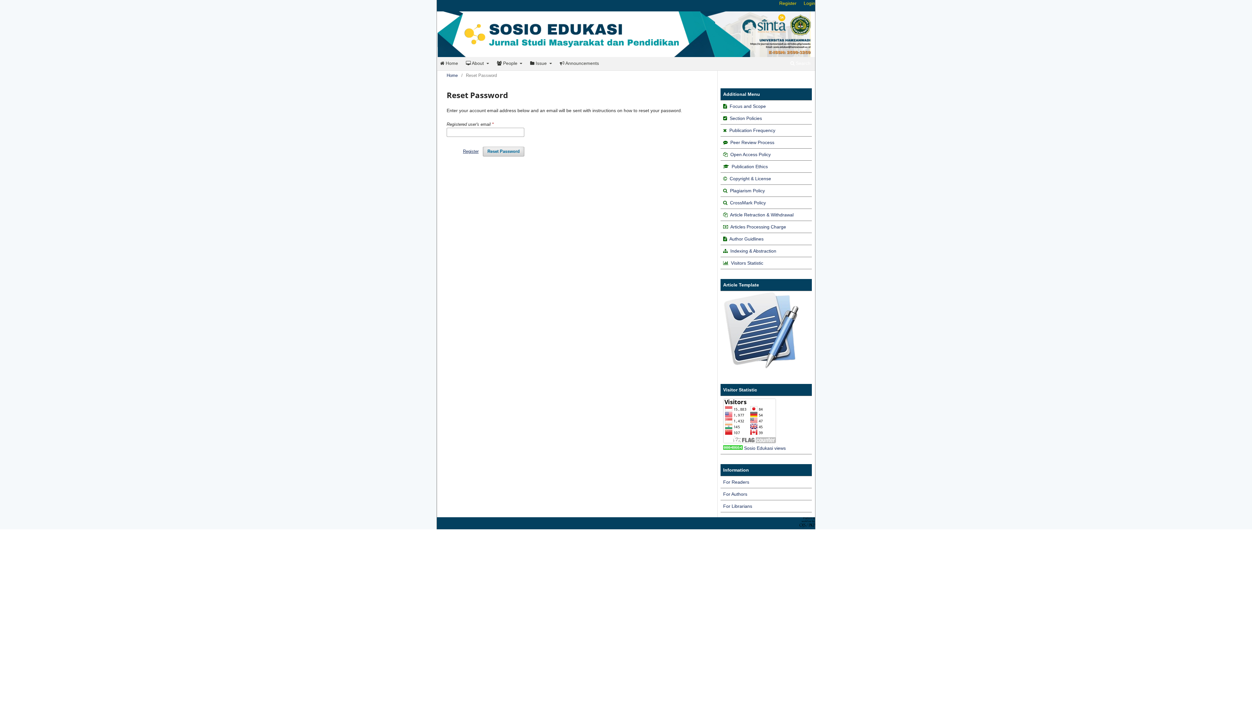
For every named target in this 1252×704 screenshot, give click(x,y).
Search (803, 63)
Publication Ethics (750, 166)
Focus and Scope (748, 106)
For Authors (735, 494)
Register (788, 3)
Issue (541, 63)
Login (809, 3)
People (510, 63)
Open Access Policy (750, 154)
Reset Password (503, 151)
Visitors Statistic (747, 263)
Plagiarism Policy (747, 190)
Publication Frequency (752, 130)
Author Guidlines (746, 239)
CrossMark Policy (748, 202)
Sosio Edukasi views (765, 448)
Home (451, 63)
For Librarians (737, 506)
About (478, 63)
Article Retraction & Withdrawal (762, 214)
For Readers (736, 482)
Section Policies (746, 118)
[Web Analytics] (733, 448)
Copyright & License (750, 178)
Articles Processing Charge (757, 226)
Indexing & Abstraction (753, 251)
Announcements (581, 63)
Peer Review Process (752, 142)
